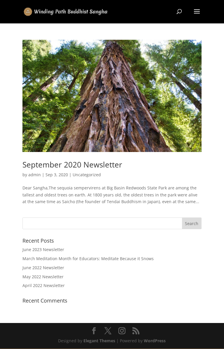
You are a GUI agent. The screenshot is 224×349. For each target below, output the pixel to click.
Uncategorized (87, 174)
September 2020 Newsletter (72, 164)
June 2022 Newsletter (43, 267)
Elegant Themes (99, 340)
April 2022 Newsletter (43, 285)
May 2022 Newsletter (43, 276)
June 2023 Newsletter (43, 249)
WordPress (155, 340)
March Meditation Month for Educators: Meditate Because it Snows (88, 258)
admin (34, 174)
